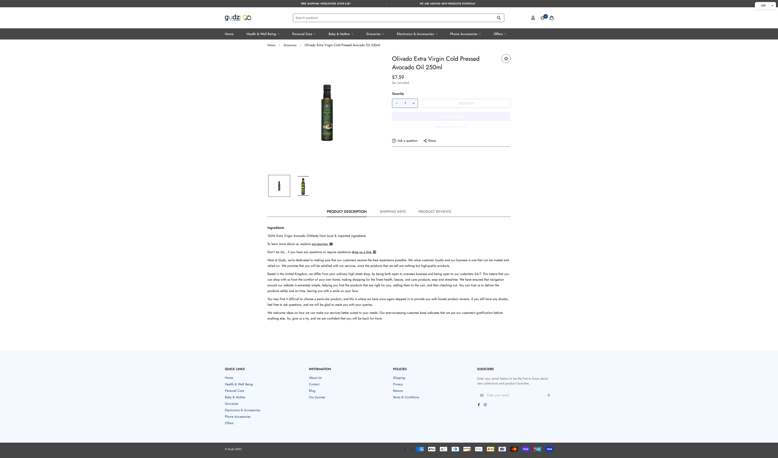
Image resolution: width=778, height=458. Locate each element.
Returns (398, 390)
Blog (312, 390)
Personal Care (302, 34)
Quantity (398, 93)
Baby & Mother (339, 34)
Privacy (398, 384)
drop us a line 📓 (364, 252)
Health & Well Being (261, 34)
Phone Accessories (464, 34)
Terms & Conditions (406, 397)
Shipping (399, 377)
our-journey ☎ (322, 244)
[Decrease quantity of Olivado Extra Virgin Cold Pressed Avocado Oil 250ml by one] (396, 103)
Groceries (373, 34)
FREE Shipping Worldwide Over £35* (326, 3)
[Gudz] (238, 18)
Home (229, 34)
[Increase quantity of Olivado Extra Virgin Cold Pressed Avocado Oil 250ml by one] (413, 103)
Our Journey (317, 397)
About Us (315, 377)
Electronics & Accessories (415, 34)
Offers (498, 34)
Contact (314, 384)
